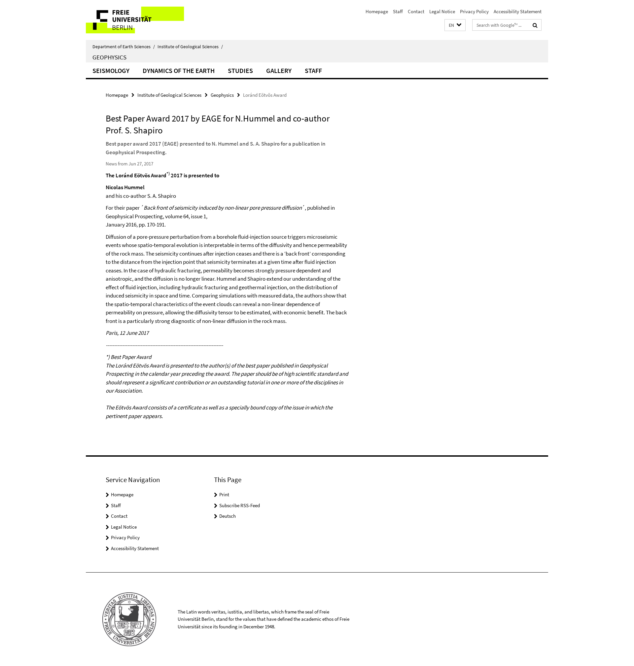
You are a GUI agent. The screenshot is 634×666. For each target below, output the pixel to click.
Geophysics (109, 57)
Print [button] (224, 494)
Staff (398, 11)
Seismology (110, 70)
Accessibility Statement (518, 11)
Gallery (279, 70)
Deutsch (227, 516)
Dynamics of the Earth (179, 70)
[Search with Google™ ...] (535, 25)
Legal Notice (442, 11)
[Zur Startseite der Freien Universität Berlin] (141, 20)
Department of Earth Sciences (123, 46)
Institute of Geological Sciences (190, 46)
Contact (416, 11)
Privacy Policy (474, 11)
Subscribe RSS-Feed (239, 505)
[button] (455, 25)
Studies (240, 70)
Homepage (377, 11)
